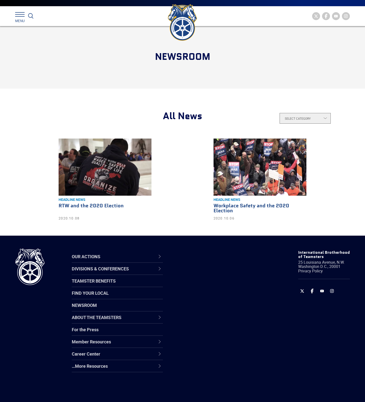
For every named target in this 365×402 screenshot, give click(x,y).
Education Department (202, 285)
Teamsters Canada (199, 309)
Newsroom (84, 305)
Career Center (197, 256)
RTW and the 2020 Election (91, 206)
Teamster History (197, 297)
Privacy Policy (310, 271)
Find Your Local (90, 293)
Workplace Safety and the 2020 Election (251, 208)
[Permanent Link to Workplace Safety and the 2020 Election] (260, 167)
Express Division (196, 345)
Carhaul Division (196, 321)
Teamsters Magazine (201, 285)
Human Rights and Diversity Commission (207, 380)
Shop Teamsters (196, 297)
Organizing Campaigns (202, 273)
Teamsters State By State (205, 273)
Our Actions (194, 256)
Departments (193, 309)
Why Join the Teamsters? (205, 273)
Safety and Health (198, 297)
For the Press (85, 329)
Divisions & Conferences (208, 256)
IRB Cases (190, 333)
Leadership (191, 285)
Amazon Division (196, 285)
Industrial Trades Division (205, 393)
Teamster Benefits (94, 281)
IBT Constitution (196, 321)
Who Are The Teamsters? (205, 273)
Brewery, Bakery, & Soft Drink (208, 297)
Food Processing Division (204, 357)
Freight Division (195, 369)
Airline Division (194, 273)
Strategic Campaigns (201, 285)
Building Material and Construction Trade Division (214, 309)
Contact (188, 273)
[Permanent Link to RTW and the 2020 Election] (105, 167)
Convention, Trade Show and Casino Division (216, 333)
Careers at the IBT (198, 285)
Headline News (72, 199)
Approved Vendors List (202, 321)
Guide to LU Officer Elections (208, 333)
